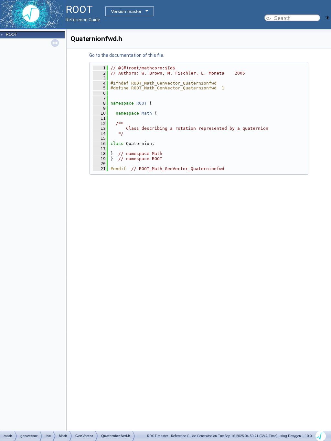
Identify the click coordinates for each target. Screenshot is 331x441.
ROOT (11, 34)
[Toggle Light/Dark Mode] (327, 17)
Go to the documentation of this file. (126, 55)
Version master (126, 11)
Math (147, 113)
